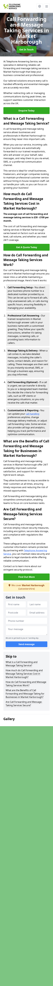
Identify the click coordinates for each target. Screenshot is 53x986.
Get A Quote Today (26, 247)
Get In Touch (26, 49)
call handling (32, 413)
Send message (26, 644)
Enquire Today (26, 110)
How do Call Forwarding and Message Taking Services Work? (26, 683)
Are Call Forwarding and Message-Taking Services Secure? (24, 703)
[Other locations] (40, 6)
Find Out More (26, 576)
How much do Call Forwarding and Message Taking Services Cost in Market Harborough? (24, 674)
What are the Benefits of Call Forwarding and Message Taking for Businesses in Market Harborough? (25, 694)
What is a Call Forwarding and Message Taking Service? (21, 663)
